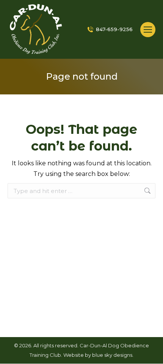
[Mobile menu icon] (147, 29)
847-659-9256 (114, 29)
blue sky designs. (112, 355)
